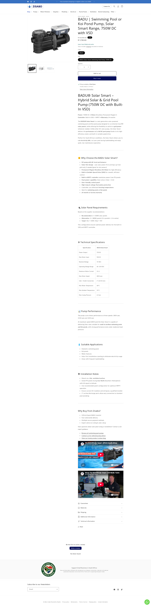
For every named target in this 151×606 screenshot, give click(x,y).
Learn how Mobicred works (86, 44)
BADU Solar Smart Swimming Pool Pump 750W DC (96, 59)
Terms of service (83, 601)
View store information (86, 89)
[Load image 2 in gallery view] (41, 68)
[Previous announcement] (57, 1)
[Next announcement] (94, 1)
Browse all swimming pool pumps (93, 433)
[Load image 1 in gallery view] (32, 68)
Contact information (103, 601)
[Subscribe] (57, 589)
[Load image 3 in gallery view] (50, 68)
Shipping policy (92, 601)
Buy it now (97, 78)
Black (81, 53)
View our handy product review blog (94, 438)
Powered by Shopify (56, 601)
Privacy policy (65, 601)
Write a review (75, 548)
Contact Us (107, 6)
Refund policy (74, 601)
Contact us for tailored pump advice (94, 435)
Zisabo (49, 601)
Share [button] (81, 526)
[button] (29, 12)
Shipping (88, 46)
